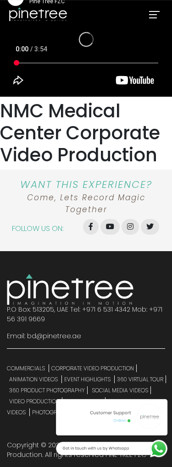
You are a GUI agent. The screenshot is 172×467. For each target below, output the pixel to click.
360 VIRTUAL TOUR (140, 379)
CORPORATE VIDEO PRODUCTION (92, 368)
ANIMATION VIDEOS (34, 379)
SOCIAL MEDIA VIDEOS (120, 390)
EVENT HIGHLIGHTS (88, 379)
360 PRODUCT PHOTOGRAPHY (47, 390)
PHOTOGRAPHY (52, 412)
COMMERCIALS (26, 368)
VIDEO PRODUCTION (34, 401)
